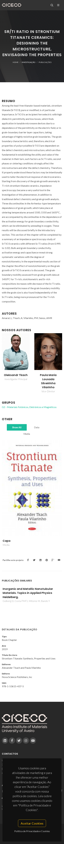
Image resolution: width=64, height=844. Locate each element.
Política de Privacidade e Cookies (32, 831)
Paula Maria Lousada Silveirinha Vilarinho (48, 381)
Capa (6, 541)
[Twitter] (19, 740)
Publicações (45, 62)
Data (36, 427)
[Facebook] (12, 740)
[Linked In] (5, 740)
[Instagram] (26, 740)
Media (26, 433)
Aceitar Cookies (32, 823)
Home (15, 62)
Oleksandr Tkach (16, 375)
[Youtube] (33, 740)
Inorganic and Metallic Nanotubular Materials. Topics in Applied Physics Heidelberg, (28, 593)
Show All (16, 427)
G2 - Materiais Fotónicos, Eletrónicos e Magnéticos (29, 407)
